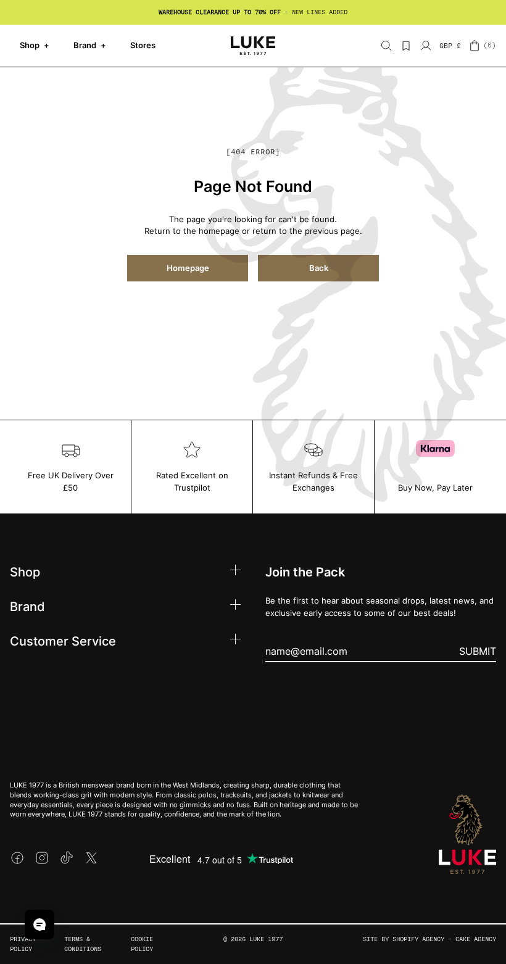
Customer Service (63, 640)
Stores (143, 45)
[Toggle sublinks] (235, 572)
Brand (89, 45)
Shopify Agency (418, 939)
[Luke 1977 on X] (91, 857)
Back (318, 267)
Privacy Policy (23, 944)
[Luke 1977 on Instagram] (42, 857)
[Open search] (386, 45)
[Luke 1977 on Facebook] (17, 857)
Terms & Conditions (82, 944)
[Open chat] (39, 924)
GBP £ (450, 46)
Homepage (188, 267)
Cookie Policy (142, 944)
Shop (34, 45)
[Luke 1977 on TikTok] (66, 857)
